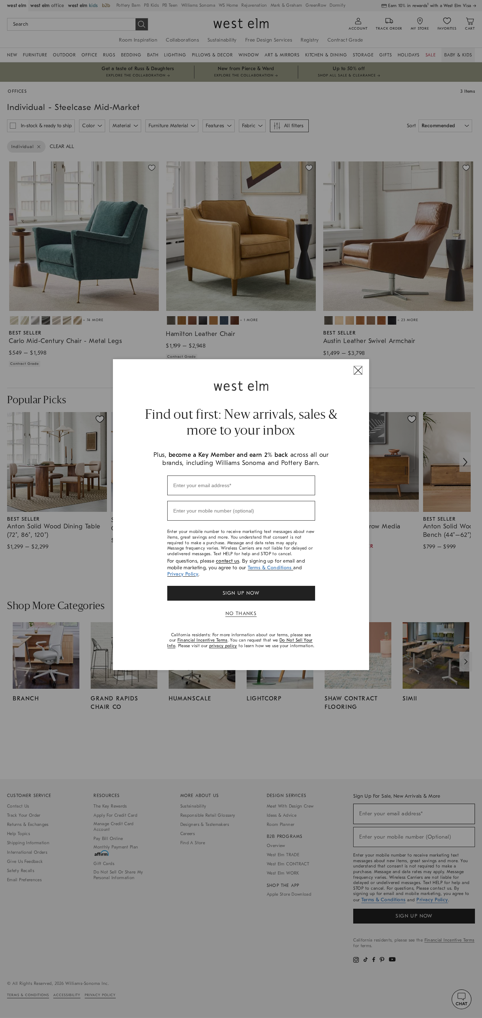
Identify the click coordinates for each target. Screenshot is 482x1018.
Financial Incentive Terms (202, 640)
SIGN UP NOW (241, 593)
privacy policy (223, 645)
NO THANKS (241, 614)
